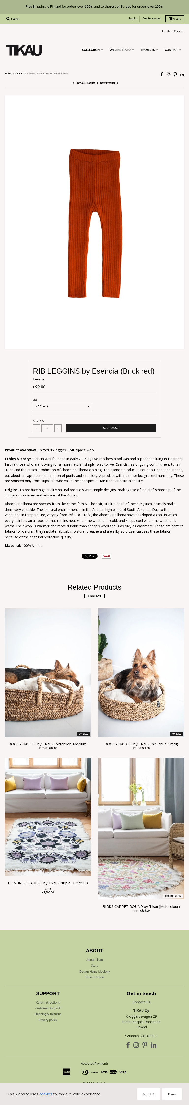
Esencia (38, 379)
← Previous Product (84, 83)
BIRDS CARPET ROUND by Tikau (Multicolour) (141, 906)
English (167, 31)
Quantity (38, 421)
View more (94, 596)
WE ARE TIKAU (120, 50)
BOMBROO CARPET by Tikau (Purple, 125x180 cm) (48, 886)
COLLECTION (91, 50)
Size (35, 400)
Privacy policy (48, 1020)
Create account (152, 18)
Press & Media (95, 977)
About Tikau (94, 960)
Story (94, 966)
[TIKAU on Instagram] (168, 74)
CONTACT (171, 50)
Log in (132, 18)
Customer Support (47, 1008)
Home (8, 73)
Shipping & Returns (48, 1014)
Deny (172, 1094)
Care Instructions (48, 1003)
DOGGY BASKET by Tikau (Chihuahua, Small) (141, 743)
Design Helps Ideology (94, 972)
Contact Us (141, 1002)
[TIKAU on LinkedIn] (182, 74)
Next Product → (109, 83)
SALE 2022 (20, 73)
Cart (177, 18)
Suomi (178, 31)
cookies (45, 1093)
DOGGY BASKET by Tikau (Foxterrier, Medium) (48, 743)
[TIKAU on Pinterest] (175, 74)
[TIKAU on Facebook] (161, 74)
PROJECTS (148, 50)
